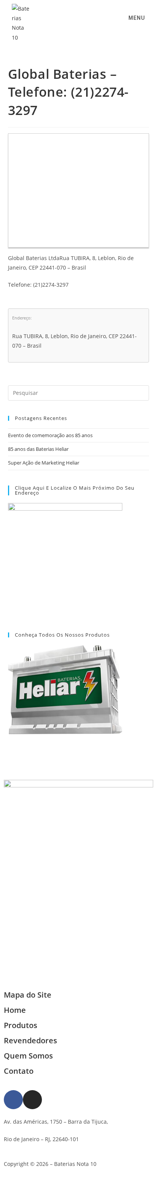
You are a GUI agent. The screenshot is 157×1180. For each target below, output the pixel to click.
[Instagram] (32, 1099)
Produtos (20, 1025)
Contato (19, 1071)
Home (15, 1010)
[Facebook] (13, 1099)
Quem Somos (28, 1056)
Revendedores (30, 1040)
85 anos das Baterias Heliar (38, 448)
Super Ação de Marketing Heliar (43, 462)
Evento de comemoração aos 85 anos (50, 435)
